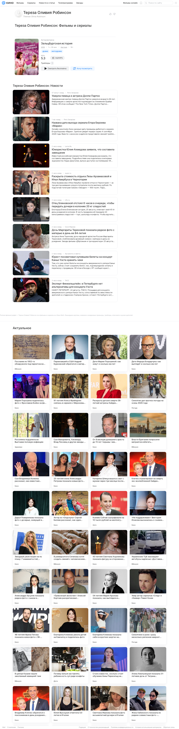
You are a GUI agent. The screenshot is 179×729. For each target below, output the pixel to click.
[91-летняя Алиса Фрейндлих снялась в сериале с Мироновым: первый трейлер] (70, 392)
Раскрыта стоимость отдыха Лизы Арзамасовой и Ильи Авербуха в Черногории (81, 178)
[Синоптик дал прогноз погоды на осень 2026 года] (148, 392)
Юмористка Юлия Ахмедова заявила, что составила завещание (83, 151)
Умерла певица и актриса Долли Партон (76, 95)
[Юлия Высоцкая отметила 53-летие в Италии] (70, 704)
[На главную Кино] (9, 3)
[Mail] (3, 3)
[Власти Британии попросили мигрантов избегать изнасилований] (148, 431)
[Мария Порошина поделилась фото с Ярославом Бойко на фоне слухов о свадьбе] (31, 392)
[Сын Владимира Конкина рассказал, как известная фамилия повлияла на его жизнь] (31, 470)
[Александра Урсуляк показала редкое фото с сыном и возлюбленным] (31, 587)
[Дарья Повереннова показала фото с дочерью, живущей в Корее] (31, 509)
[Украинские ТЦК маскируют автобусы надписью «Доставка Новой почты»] (148, 548)
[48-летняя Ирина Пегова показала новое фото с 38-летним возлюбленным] (31, 626)
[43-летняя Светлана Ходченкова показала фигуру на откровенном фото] (109, 548)
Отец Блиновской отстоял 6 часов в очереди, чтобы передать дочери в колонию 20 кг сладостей (83, 205)
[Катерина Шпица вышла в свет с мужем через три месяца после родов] (109, 470)
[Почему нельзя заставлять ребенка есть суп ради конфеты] (70, 665)
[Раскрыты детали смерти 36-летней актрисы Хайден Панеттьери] (109, 392)
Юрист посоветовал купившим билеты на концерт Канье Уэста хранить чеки (82, 258)
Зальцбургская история (56, 43)
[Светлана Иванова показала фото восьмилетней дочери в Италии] (109, 704)
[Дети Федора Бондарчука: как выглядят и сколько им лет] (148, 353)
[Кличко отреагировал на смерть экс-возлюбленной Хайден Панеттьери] (148, 470)
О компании (11, 727)
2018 (43, 47)
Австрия (64, 47)
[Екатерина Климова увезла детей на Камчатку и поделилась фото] (70, 626)
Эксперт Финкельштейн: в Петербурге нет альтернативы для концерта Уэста (77, 285)
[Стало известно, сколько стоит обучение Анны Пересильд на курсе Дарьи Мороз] (109, 665)
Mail (3, 727)
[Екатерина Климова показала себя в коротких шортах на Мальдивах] (109, 626)
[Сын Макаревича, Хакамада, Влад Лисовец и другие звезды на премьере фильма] (70, 431)
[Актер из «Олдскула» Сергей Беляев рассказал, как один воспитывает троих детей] (70, 509)
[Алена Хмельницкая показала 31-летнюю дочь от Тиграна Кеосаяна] (148, 665)
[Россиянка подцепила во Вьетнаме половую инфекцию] (31, 431)
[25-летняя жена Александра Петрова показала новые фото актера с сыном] (70, 470)
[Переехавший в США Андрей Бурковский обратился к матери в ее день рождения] (70, 353)
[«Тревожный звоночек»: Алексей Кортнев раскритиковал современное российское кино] (70, 587)
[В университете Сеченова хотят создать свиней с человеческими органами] (70, 548)
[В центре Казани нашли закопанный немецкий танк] (31, 665)
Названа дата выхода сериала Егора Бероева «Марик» (79, 124)
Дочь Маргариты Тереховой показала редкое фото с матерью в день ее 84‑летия (83, 232)
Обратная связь (169, 727)
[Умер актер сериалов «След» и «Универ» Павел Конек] (148, 587)
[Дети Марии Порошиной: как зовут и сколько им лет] (109, 353)
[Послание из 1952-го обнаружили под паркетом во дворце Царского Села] (31, 353)
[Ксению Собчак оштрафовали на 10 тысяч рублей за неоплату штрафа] (109, 509)
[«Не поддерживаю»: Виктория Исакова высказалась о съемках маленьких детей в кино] (148, 509)
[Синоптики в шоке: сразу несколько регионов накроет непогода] (148, 626)
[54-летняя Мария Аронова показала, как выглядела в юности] (109, 587)
